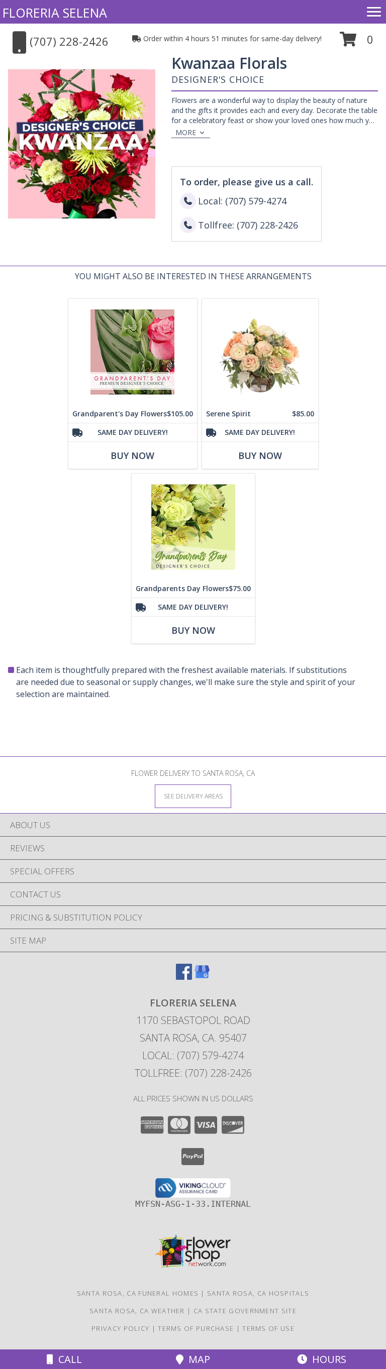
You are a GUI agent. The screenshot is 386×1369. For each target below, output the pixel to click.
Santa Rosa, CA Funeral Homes (138, 1293)
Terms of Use (268, 1328)
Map (196, 1359)
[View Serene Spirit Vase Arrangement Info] (260, 352)
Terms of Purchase (196, 1328)
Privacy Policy (120, 1328)
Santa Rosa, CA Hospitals (258, 1293)
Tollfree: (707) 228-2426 (193, 1073)
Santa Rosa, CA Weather (137, 1310)
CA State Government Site (245, 1310)
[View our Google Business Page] (202, 976)
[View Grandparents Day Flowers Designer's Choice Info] (193, 527)
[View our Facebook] (184, 976)
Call (67, 1359)
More (185, 132)
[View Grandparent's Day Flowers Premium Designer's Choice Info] (132, 352)
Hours (326, 1359)
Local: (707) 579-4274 (193, 1055)
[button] (356, 43)
